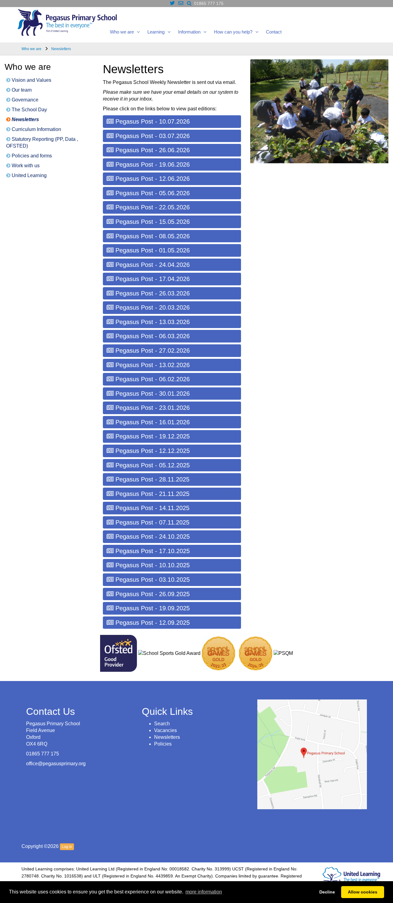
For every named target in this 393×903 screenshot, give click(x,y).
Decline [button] (327, 891)
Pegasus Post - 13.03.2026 (152, 322)
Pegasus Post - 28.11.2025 (151, 479)
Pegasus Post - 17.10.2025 (152, 551)
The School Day (28, 109)
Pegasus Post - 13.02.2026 (152, 365)
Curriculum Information (35, 129)
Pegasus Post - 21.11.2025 (151, 493)
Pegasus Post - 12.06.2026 (152, 178)
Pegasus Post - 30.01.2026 (152, 393)
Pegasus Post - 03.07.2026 (152, 136)
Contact (274, 31)
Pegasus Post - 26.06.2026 (152, 150)
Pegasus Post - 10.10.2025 (152, 565)
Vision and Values (30, 80)
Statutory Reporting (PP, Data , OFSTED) (42, 143)
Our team (21, 90)
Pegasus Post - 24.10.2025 (152, 536)
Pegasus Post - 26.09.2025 (152, 594)
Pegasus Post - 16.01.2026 (152, 422)
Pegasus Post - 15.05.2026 (152, 221)
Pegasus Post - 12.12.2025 (152, 450)
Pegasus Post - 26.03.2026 (152, 293)
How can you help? (233, 31)
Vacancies (165, 730)
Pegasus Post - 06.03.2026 (152, 336)
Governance (24, 99)
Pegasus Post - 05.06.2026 (152, 193)
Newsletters (24, 119)
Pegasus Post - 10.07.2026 (152, 121)
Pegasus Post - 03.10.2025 (152, 579)
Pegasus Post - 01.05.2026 (152, 250)
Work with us (25, 165)
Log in (67, 847)
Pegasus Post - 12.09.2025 (152, 622)
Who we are (122, 31)
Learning (156, 31)
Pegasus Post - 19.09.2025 (152, 608)
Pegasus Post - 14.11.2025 (151, 508)
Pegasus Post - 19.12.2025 (152, 436)
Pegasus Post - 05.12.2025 (152, 465)
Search (162, 723)
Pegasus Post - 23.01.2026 (152, 407)
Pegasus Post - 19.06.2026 (152, 164)
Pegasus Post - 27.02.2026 (152, 350)
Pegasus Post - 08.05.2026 (152, 236)
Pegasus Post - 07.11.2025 (151, 522)
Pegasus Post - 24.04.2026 (152, 264)
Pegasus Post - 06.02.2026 (152, 379)
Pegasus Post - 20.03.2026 (152, 307)
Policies (163, 744)
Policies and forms (31, 155)
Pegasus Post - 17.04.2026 (152, 278)
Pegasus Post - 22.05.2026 (152, 207)
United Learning (28, 175)
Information (189, 31)
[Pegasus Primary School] (67, 21)
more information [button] (203, 891)
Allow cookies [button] (362, 891)
